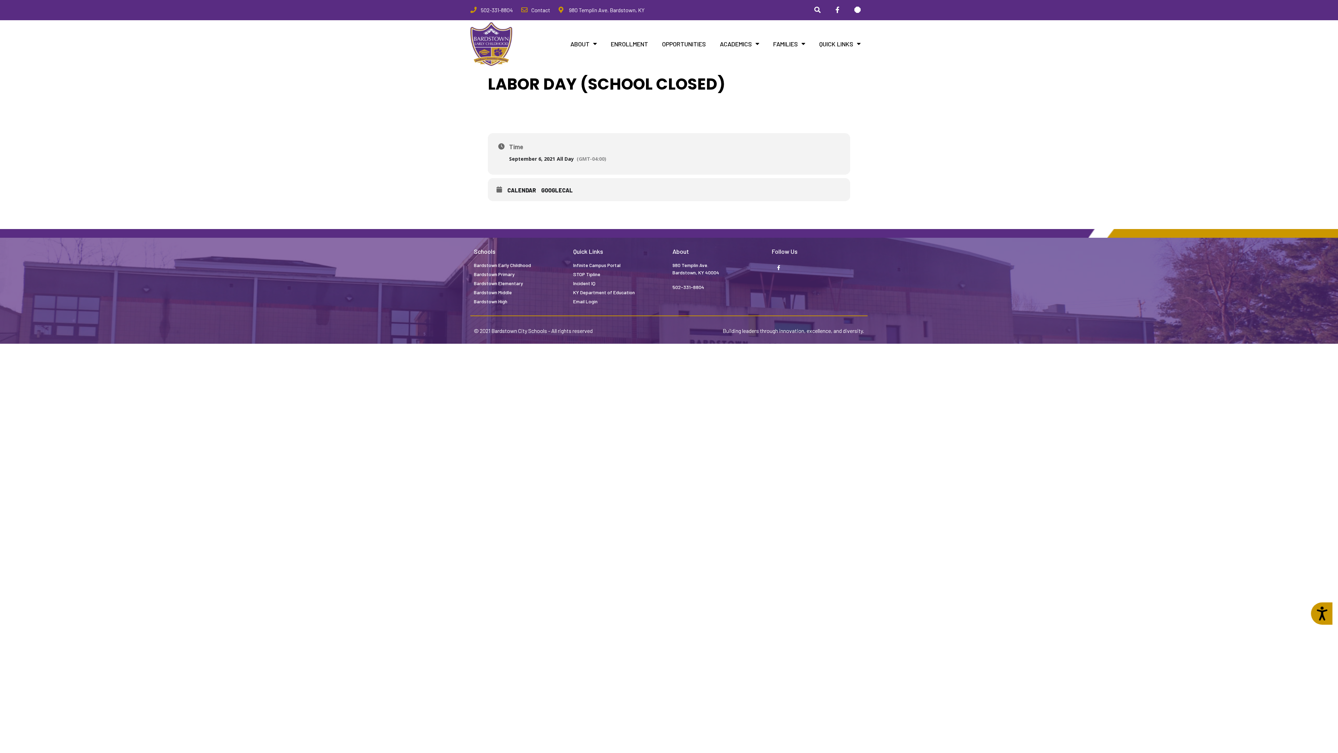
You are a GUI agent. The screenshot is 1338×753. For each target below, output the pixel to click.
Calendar (521, 190)
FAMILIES (785, 44)
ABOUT (580, 44)
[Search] (817, 10)
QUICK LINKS (836, 44)
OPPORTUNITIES (684, 44)
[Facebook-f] (778, 268)
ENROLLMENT (629, 44)
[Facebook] (837, 10)
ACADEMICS (736, 44)
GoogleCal (557, 190)
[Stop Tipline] (857, 10)
